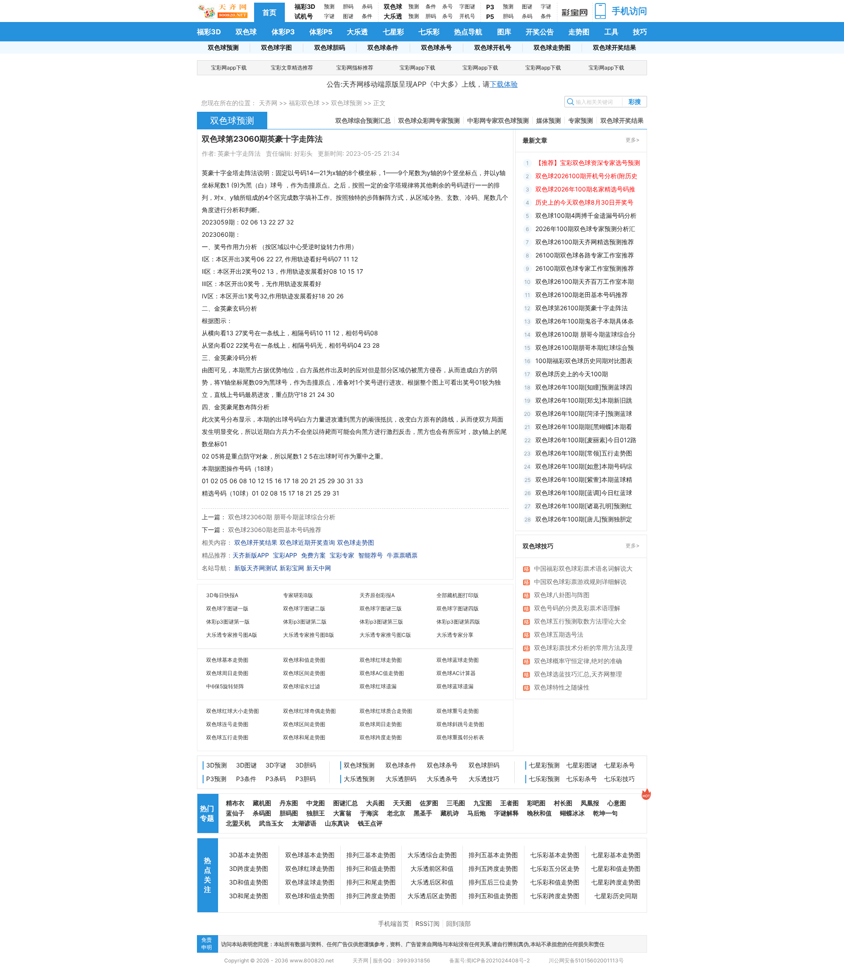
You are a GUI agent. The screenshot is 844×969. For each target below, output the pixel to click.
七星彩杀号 (619, 765)
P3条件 (246, 778)
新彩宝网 (292, 568)
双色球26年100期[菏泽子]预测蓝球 (583, 413)
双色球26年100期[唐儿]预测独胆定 (583, 519)
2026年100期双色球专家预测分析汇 (585, 228)
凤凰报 (590, 803)
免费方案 (313, 555)
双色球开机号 (492, 47)
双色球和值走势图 (304, 660)
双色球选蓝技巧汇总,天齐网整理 (578, 674)
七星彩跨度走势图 (615, 882)
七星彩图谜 (581, 765)
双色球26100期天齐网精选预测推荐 (584, 242)
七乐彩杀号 (581, 778)
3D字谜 (276, 765)
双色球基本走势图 (227, 660)
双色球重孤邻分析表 (460, 737)
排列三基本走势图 (371, 855)
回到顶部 (458, 923)
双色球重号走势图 (458, 711)
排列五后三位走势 (493, 882)
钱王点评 (370, 823)
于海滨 (369, 813)
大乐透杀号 (442, 778)
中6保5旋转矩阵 (225, 686)
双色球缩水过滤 (301, 686)
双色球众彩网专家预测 (429, 120)
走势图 (578, 31)
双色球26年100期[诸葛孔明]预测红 (583, 506)
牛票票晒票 (402, 555)
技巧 (640, 31)
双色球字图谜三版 (381, 608)
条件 (367, 16)
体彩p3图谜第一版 (228, 621)
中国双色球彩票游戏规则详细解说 (580, 581)
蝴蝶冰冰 (572, 813)
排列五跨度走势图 (493, 868)
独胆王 (315, 813)
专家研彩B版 (298, 595)
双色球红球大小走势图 (232, 711)
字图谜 (467, 6)
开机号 (467, 16)
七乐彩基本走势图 (554, 855)
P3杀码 (276, 778)
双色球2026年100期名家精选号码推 (585, 189)
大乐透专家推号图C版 (385, 634)
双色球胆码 (329, 47)
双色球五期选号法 (558, 634)
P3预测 (216, 778)
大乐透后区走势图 (432, 895)
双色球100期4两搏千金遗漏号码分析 (586, 215)
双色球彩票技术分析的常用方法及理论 (583, 648)
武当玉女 (271, 823)
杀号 (447, 6)
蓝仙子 (235, 813)
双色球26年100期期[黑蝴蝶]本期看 (583, 426)
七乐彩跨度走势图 (554, 895)
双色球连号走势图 (227, 724)
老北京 (396, 813)
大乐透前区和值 (432, 868)
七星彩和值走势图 (615, 868)
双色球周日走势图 (227, 673)
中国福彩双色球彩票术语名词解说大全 (583, 569)
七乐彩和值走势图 (554, 882)
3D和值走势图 (248, 882)
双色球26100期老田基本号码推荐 (581, 294)
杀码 (367, 6)
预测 (329, 6)
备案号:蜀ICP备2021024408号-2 (489, 960)
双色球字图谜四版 (458, 608)
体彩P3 (283, 31)
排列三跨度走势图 (371, 895)
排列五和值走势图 (493, 895)
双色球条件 (382, 47)
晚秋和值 (539, 813)
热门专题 (207, 813)
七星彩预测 (544, 765)
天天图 (402, 803)
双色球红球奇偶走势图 (309, 711)
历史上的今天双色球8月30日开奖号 (584, 202)
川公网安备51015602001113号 (585, 960)
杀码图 (262, 813)
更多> (633, 139)
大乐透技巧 (484, 778)
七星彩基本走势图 (615, 855)
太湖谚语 (304, 823)
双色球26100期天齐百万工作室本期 (584, 281)
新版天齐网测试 (255, 568)
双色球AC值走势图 (382, 673)
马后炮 (476, 813)
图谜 (348, 16)
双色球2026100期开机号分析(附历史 (586, 176)
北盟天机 (238, 823)
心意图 (617, 803)
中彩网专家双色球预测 (498, 120)
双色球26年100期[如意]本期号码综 (583, 466)
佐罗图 (429, 803)
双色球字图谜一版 (227, 608)
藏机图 (262, 803)
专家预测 (580, 120)
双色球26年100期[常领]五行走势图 (583, 453)
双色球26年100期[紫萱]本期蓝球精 (583, 479)
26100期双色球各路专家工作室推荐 (584, 255)
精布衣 (235, 803)
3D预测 (216, 765)
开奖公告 (540, 31)
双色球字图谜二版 (304, 608)
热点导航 (468, 31)
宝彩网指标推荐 (354, 67)
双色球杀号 (436, 47)
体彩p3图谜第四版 (458, 621)
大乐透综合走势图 (432, 855)
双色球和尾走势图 (304, 737)
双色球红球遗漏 (378, 686)
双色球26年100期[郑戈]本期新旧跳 (583, 400)
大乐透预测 (359, 778)
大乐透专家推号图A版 (231, 634)
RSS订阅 (427, 923)
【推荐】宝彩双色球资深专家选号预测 (587, 162)
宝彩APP (285, 555)
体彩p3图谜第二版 (305, 621)
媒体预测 (548, 120)
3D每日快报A (222, 595)
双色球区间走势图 (304, 673)
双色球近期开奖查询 (307, 542)
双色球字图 (276, 47)
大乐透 (393, 16)
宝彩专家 (342, 555)
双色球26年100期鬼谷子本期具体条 (584, 321)
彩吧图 (536, 803)
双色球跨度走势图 (381, 737)
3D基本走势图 (248, 855)
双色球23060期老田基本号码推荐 (274, 529)
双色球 (393, 6)
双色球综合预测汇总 (363, 120)
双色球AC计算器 (456, 673)
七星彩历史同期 (615, 895)
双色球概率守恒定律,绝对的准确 (578, 660)
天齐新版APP (251, 555)
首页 (269, 12)
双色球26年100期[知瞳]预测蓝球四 (583, 387)
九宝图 (482, 803)
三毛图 (456, 803)
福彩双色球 (304, 102)
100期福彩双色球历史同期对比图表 (584, 360)
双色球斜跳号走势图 (460, 724)
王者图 (509, 803)
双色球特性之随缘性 (561, 687)
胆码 (348, 6)
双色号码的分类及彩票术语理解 (577, 608)
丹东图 (289, 803)
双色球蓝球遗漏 (455, 686)
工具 (611, 31)
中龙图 (315, 803)
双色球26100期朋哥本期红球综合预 (584, 347)
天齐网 (268, 102)
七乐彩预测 (544, 778)
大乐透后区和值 (432, 882)
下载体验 (504, 84)
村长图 (563, 803)
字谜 (329, 16)
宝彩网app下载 (229, 67)
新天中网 (318, 568)
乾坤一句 (605, 813)
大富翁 (342, 813)
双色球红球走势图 (381, 660)
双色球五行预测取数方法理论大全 (580, 621)
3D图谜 (246, 765)
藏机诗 (449, 813)
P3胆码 (305, 778)
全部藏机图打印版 (458, 595)
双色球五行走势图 (227, 737)
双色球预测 (223, 47)
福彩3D (305, 6)
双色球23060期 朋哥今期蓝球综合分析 (281, 517)
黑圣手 (423, 813)
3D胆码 (305, 765)
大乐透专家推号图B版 (308, 634)
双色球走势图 (552, 47)
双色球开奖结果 (614, 47)
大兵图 (375, 803)
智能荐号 (370, 555)
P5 (490, 16)
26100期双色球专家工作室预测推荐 (584, 268)
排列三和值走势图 (371, 868)
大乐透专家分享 (455, 634)
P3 (490, 7)
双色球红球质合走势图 (386, 711)
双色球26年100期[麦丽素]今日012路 (586, 440)
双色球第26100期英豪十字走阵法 (581, 308)
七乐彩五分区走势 (554, 868)
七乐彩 (429, 31)
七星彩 (393, 31)
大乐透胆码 (401, 778)
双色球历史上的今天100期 (571, 374)
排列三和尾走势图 (371, 882)
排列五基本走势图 (493, 855)
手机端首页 (393, 923)
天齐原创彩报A (377, 595)
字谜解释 (506, 813)
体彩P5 (320, 31)
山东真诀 (337, 823)
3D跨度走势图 (248, 868)
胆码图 (289, 813)
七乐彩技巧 (619, 778)
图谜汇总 (345, 803)
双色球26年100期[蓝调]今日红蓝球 (583, 492)
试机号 (304, 16)
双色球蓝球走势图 (458, 660)
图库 (504, 31)
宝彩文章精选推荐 (292, 67)
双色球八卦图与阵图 (561, 594)
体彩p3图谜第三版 (381, 621)
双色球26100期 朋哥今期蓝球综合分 (585, 334)
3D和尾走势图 (248, 895)
